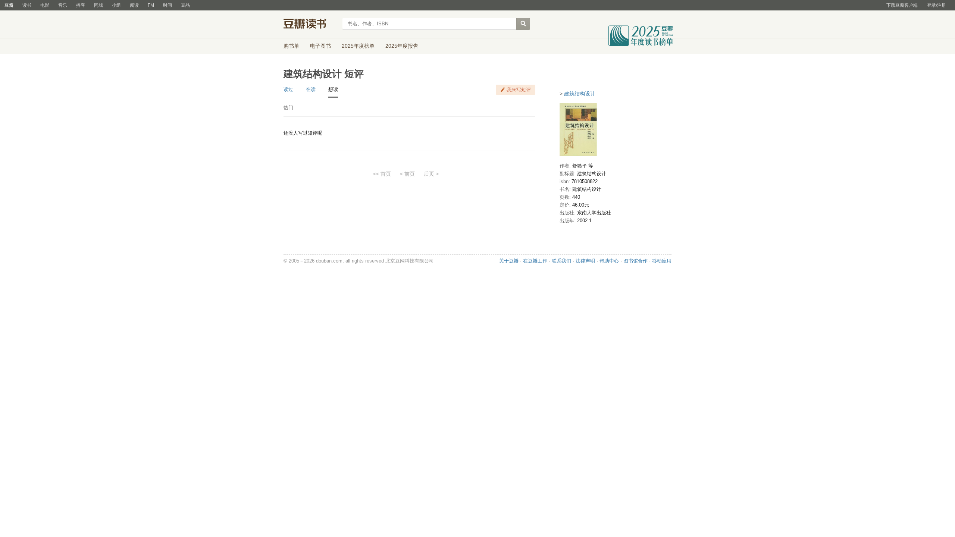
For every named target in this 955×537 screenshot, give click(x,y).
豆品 (185, 5)
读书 (26, 5)
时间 (167, 5)
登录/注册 (936, 5)
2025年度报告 (401, 46)
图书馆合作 (635, 261)
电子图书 (320, 46)
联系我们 (561, 261)
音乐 (62, 5)
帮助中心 (609, 261)
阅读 (134, 5)
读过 (288, 89)
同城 (98, 5)
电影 (44, 5)
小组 (116, 5)
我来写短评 (519, 89)
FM (151, 5)
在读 (311, 89)
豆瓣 (8, 5)
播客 (80, 5)
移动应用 (661, 261)
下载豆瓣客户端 (902, 5)
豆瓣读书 (311, 24)
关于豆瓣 (509, 261)
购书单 (291, 46)
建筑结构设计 (579, 94)
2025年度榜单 (358, 46)
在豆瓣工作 (535, 261)
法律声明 (585, 261)
